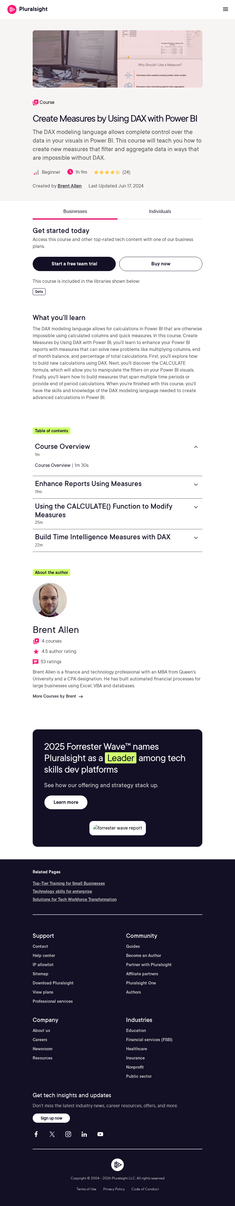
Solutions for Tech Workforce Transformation (75, 899)
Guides (133, 946)
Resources (42, 1058)
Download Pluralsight (53, 983)
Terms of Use (86, 1189)
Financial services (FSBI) (149, 1039)
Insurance (135, 1058)
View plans (43, 992)
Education (136, 1030)
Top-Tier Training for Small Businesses (69, 883)
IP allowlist (43, 964)
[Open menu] (225, 9)
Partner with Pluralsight (149, 964)
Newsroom (42, 1049)
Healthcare (136, 1049)
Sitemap (40, 974)
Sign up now (51, 1118)
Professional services (53, 1001)
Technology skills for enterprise (62, 891)
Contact (40, 946)
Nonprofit (135, 1067)
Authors (133, 992)
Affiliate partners (142, 974)
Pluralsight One (141, 983)
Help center (44, 955)
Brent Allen (70, 186)
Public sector (139, 1076)
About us (41, 1030)
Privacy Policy (114, 1189)
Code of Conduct (145, 1189)
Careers (40, 1039)
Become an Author (143, 955)
